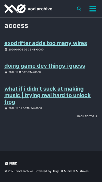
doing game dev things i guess (44, 65)
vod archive (40, 8)
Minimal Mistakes (76, 171)
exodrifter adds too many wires (45, 43)
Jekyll (56, 171)
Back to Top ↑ (87, 116)
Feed (12, 163)
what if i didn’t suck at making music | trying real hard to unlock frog (47, 95)
